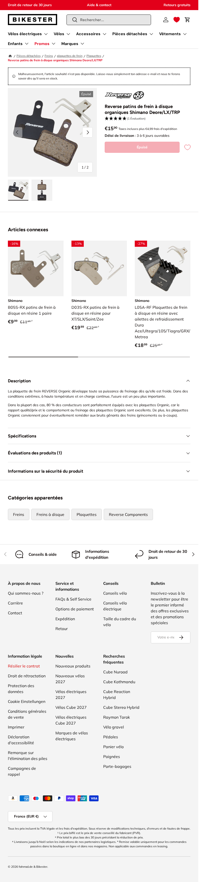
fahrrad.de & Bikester (33, 866)
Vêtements (170, 33)
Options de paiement (74, 608)
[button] (176, 19)
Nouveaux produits (72, 666)
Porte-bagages (117, 766)
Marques (69, 43)
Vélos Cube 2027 (71, 707)
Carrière (15, 603)
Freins (49, 56)
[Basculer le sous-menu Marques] (82, 43)
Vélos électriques (25, 33)
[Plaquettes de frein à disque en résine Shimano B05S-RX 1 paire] (36, 268)
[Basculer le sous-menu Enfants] (27, 43)
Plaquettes (93, 56)
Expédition (65, 618)
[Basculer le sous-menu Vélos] (68, 34)
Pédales (110, 736)
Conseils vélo (115, 593)
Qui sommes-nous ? (25, 593)
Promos (42, 43)
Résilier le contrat (24, 666)
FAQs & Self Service (73, 599)
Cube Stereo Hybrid (121, 707)
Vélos (59, 33)
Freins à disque (50, 514)
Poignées (111, 756)
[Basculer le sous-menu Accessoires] (104, 34)
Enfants (15, 43)
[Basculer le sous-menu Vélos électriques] (46, 34)
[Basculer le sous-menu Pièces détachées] (151, 34)
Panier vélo (113, 746)
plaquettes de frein (70, 56)
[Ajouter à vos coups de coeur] (185, 147)
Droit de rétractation (27, 675)
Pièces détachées (129, 33)
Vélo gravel (113, 727)
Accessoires (88, 33)
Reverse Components (128, 514)
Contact (15, 612)
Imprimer (16, 727)
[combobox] (109, 20)
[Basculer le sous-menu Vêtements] (185, 34)
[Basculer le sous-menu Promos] (53, 43)
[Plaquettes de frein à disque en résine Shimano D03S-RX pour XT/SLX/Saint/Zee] (99, 268)
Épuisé (142, 147)
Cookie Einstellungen (26, 701)
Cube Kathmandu (119, 681)
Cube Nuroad (115, 671)
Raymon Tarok (116, 717)
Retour (61, 628)
